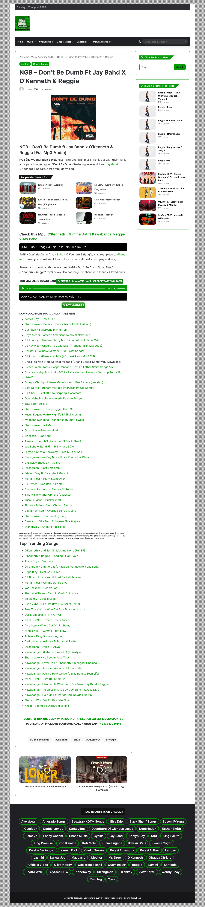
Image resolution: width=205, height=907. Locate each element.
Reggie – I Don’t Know (169, 134)
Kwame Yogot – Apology (50, 184)
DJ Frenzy (29, 89)
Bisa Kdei (117, 821)
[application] (73, 288)
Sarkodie (170, 865)
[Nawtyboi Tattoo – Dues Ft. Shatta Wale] (28, 218)
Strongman (105, 872)
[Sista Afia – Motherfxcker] (84, 203)
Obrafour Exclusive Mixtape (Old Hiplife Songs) (54, 351)
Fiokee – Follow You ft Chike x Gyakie (48, 505)
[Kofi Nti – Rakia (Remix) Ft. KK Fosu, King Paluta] (28, 203)
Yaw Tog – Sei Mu (36, 403)
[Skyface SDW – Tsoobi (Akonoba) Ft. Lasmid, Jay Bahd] (147, 178)
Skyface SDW (58, 872)
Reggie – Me (164, 160)
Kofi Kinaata (67, 843)
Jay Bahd (112, 164)
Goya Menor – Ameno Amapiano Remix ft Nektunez (57, 335)
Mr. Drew (115, 857)
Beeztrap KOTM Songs (88, 821)
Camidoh (30, 829)
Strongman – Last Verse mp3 (43, 467)
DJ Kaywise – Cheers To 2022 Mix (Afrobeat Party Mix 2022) (63, 345)
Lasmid (39, 857)
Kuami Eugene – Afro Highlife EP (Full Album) (53, 414)
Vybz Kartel (146, 872)
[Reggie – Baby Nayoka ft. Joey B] (147, 151)
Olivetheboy (63, 865)
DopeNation (147, 829)
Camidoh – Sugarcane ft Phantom (46, 329)
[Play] (23, 288)
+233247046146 (110, 723)
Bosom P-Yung (173, 821)
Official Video (38, 865)
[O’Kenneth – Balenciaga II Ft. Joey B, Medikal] (147, 205)
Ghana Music (46, 41)
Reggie (112, 739)
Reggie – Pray (165, 107)
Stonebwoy (82, 872)
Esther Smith (171, 829)
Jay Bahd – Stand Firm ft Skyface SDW (49, 446)
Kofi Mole (89, 843)
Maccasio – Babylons (38, 435)
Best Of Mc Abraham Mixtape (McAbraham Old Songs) (59, 387)
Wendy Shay (170, 872)
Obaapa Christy (160, 857)
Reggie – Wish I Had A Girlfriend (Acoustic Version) (169, 95)
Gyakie (99, 836)
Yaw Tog (96, 879)
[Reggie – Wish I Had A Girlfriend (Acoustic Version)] (147, 96)
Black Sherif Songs (143, 821)
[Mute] (115, 288)
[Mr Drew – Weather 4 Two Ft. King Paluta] (84, 188)
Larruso (170, 850)
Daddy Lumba (53, 829)
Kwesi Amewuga (122, 850)
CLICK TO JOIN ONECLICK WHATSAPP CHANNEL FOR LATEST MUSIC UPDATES (73, 718)
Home (20, 41)
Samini (153, 865)
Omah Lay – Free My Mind (41, 430)
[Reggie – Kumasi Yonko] (147, 124)
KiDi (154, 836)
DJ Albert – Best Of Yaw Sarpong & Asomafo (53, 393)
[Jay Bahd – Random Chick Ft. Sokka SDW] (147, 192)
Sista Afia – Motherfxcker (107, 199)
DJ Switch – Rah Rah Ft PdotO (44, 484)
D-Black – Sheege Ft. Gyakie (42, 462)
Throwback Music (100, 41)
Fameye (31, 836)
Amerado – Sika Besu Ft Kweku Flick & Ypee (52, 521)
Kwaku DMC (137, 843)
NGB (77, 739)
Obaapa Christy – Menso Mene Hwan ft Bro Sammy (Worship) (64, 382)
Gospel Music (64, 41)
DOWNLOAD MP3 (75, 305)
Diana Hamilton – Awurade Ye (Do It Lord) (51, 510)
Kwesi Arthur (149, 850)
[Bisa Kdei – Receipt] (84, 218)
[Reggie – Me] (147, 164)
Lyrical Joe (57, 857)
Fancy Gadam (53, 836)
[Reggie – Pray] (147, 111)
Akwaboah (28, 821)
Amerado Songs (54, 821)
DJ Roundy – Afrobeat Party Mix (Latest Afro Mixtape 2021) (63, 340)
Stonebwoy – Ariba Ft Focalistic (45, 526)
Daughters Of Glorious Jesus (112, 829)
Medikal (96, 857)
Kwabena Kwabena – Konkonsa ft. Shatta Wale (54, 419)
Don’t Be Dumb (40, 739)
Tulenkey (125, 872)
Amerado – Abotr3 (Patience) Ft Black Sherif (53, 441)
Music (30, 41)
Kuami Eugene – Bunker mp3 (43, 500)
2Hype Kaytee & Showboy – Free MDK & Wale (54, 452)
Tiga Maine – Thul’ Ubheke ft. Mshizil (48, 494)
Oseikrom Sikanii (90, 865)
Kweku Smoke (94, 850)
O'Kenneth (94, 739)
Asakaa (43, 56)
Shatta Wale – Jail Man (39, 425)
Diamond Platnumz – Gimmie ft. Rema (49, 489)
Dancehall (82, 41)
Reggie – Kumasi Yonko (170, 120)
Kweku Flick (69, 850)
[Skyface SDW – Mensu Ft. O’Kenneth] (147, 219)
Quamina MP (117, 865)
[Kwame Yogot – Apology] (28, 188)
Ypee (111, 879)
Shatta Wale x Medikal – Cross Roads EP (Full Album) (58, 324)
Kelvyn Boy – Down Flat (40, 319)
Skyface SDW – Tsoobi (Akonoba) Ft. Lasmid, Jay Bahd (171, 177)
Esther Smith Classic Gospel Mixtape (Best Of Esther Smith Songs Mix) (70, 367)
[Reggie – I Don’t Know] (147, 138)
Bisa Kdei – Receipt (103, 214)
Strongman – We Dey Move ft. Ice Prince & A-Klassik (58, 457)
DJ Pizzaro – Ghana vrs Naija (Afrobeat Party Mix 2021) (90, 281)
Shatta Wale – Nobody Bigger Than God (50, 409)
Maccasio (78, 857)
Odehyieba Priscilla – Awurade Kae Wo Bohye (53, 398)
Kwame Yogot (162, 843)
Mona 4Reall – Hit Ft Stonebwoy (45, 478)
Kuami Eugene (112, 843)
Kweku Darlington (41, 850)
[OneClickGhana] (22, 23)
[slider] (122, 288)
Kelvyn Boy (137, 836)
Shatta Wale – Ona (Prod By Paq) (45, 516)
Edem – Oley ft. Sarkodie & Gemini (46, 473)
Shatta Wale (34, 872)
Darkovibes (77, 829)
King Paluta (171, 836)
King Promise (43, 843)
